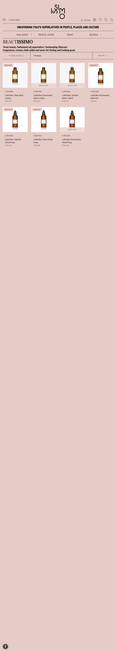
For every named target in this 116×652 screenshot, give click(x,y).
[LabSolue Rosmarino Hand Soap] (72, 119)
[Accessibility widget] (5, 646)
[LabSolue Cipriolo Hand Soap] (15, 119)
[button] (22, 35)
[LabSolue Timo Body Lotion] (15, 75)
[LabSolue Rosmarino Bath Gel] (100, 75)
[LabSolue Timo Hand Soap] (43, 119)
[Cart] (111, 20)
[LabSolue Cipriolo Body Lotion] (72, 75)
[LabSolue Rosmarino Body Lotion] (43, 75)
